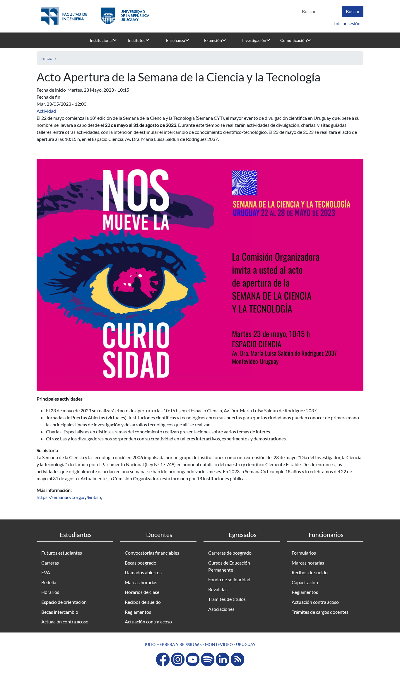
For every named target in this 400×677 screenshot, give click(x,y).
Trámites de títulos (227, 599)
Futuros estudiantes (61, 552)
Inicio (46, 58)
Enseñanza (175, 40)
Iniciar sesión (347, 23)
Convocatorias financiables (152, 552)
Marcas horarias (141, 582)
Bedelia (48, 582)
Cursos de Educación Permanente (229, 566)
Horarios (50, 592)
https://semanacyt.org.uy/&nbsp (69, 497)
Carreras (50, 562)
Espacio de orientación (64, 602)
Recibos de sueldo (143, 602)
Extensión (213, 40)
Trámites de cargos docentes (320, 612)
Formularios (304, 552)
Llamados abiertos (143, 572)
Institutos (136, 40)
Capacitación (305, 582)
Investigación (254, 40)
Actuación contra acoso (64, 621)
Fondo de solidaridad (229, 579)
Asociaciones (221, 609)
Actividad (46, 111)
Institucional (101, 40)
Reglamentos (138, 612)
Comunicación (293, 40)
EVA (45, 572)
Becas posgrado (140, 562)
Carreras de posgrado (230, 552)
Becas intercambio (59, 612)
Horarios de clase (142, 592)
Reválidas (218, 589)
